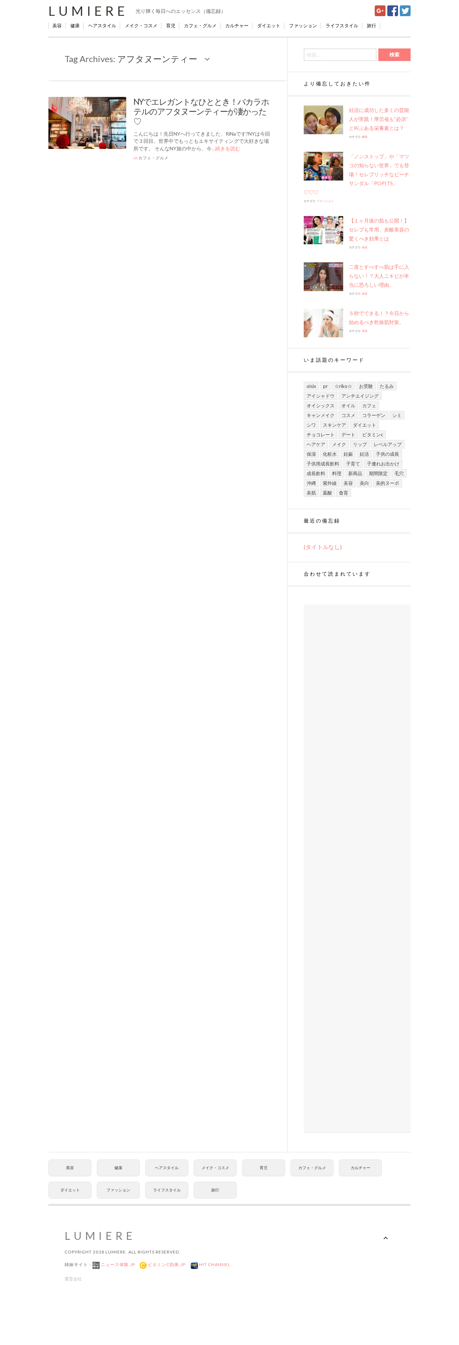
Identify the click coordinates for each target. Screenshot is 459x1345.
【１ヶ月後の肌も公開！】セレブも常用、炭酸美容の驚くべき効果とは (379, 229)
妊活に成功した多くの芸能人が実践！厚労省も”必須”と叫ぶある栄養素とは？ (379, 119)
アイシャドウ (321, 396)
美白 (364, 483)
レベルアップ (388, 444)
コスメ (348, 415)
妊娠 (348, 454)
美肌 (311, 493)
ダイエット (268, 25)
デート (348, 434)
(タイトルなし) (323, 546)
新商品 (355, 473)
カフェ (369, 405)
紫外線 (330, 483)
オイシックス (321, 405)
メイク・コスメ (141, 25)
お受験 (366, 386)
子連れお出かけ (383, 464)
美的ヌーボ (387, 483)
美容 (57, 25)
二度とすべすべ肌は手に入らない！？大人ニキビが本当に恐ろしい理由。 (379, 276)
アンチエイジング (360, 396)
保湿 (311, 454)
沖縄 (311, 483)
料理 (336, 473)
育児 (170, 25)
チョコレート (321, 434)
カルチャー (237, 25)
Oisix (311, 386)
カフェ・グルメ (200, 25)
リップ (360, 444)
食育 (343, 493)
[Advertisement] (357, 868)
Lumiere (88, 11)
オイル (348, 405)
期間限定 (378, 473)
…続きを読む (226, 148)
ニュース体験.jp (117, 1264)
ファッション (303, 25)
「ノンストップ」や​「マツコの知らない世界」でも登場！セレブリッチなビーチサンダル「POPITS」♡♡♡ (356, 174)
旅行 (371, 25)
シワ (311, 425)
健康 (75, 25)
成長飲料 (316, 473)
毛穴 (399, 473)
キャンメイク (321, 415)
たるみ (387, 386)
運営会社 (73, 1278)
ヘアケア (316, 444)
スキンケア (334, 425)
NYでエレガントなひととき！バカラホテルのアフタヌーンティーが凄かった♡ (201, 111)
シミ (397, 415)
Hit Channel (214, 1264)
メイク (339, 444)
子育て (353, 464)
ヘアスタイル (102, 25)
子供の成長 (387, 454)
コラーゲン (373, 415)
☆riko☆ (343, 386)
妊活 (364, 454)
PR (325, 386)
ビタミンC (372, 434)
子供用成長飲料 (323, 464)
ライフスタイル (342, 25)
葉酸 (327, 493)
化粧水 (330, 454)
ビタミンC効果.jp (166, 1264)
